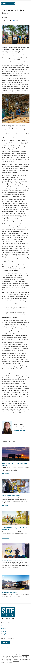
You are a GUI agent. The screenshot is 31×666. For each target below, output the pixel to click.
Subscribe (5, 642)
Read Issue (5, 570)
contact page (16, 660)
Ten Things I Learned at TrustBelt (12, 560)
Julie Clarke (25, 659)
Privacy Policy (4, 634)
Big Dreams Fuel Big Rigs (9, 592)
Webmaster (9, 662)
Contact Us (4, 625)
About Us (3, 631)
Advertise (3, 628)
